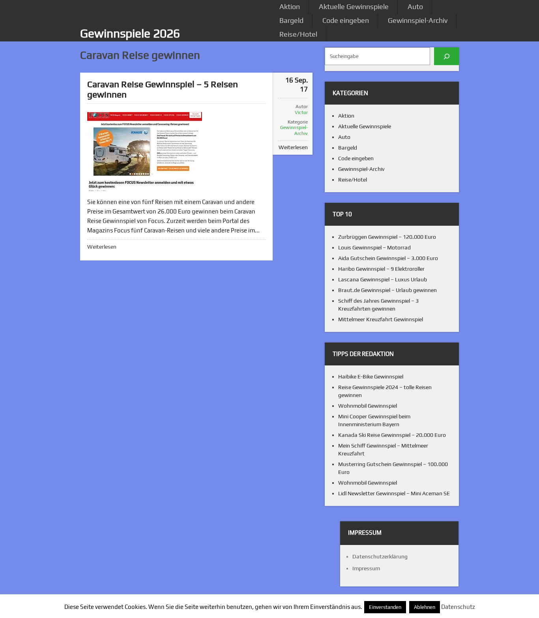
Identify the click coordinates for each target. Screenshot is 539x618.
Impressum (366, 568)
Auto (415, 6)
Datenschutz (458, 606)
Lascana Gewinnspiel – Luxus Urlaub (382, 279)
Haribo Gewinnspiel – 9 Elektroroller (381, 269)
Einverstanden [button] (385, 607)
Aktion (289, 6)
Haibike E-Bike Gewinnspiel (370, 376)
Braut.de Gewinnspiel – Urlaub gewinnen (387, 290)
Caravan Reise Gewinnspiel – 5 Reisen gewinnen (162, 89)
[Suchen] (446, 56)
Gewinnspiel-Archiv (417, 20)
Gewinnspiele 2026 (130, 33)
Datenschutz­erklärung (380, 556)
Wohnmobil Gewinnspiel (367, 406)
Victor (301, 112)
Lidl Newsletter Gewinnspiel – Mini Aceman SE (394, 493)
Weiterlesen (101, 246)
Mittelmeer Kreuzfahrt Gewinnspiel (380, 319)
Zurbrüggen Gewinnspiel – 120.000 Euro (387, 237)
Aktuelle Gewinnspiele (354, 6)
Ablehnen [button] (424, 607)
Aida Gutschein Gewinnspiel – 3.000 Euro (388, 258)
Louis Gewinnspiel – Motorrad (374, 247)
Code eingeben (345, 20)
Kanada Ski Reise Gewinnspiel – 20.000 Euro (392, 435)
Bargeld (291, 20)
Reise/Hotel (298, 34)
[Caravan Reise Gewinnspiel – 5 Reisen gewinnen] (144, 151)
